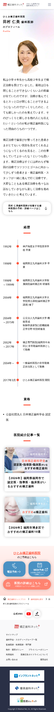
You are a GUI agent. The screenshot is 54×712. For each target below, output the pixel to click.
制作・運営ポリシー (15, 649)
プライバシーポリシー (38, 649)
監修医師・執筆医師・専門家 (18, 644)
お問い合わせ (12, 659)
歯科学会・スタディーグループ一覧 (21, 639)
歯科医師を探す (37, 599)
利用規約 (10, 654)
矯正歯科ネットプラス (17, 599)
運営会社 (44, 659)
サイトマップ (12, 634)
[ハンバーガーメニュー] (49, 5)
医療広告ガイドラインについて (34, 654)
